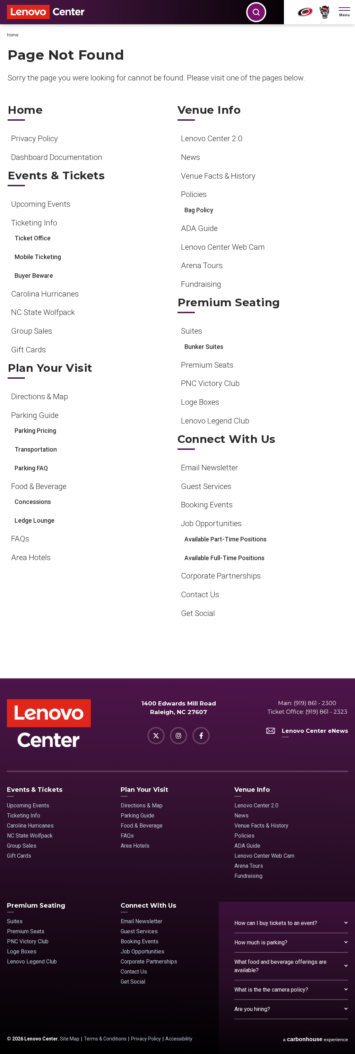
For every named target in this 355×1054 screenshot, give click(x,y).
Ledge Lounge (34, 520)
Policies (194, 194)
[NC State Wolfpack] (324, 12)
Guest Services (206, 486)
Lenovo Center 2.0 (211, 138)
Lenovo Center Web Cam (223, 246)
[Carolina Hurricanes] (305, 12)
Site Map (69, 1039)
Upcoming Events (40, 203)
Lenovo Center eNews (315, 731)
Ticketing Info (34, 222)
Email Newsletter (209, 467)
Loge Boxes (200, 401)
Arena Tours (202, 265)
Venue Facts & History (218, 175)
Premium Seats (207, 364)
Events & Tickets (56, 175)
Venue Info (209, 110)
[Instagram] (178, 735)
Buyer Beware (34, 275)
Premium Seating (229, 302)
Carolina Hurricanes (45, 293)
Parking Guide (35, 415)
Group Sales (31, 330)
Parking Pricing (35, 430)
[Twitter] (156, 735)
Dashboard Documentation (56, 157)
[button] (344, 12)
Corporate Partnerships (221, 575)
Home (12, 35)
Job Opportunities (211, 523)
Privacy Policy (34, 138)
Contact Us (200, 594)
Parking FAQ (31, 468)
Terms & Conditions (105, 1039)
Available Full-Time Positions (224, 558)
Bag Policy (198, 210)
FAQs (20, 538)
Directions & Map (39, 396)
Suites (191, 330)
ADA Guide (199, 228)
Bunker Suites (203, 346)
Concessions (33, 501)
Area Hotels (31, 557)
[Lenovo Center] (46, 12)
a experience (315, 1039)
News (190, 157)
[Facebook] (201, 735)
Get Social (198, 613)
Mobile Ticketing (38, 257)
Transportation (36, 449)
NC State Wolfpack (43, 312)
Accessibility (178, 1039)
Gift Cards (28, 349)
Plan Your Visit (50, 368)
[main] (177, 351)
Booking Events (207, 504)
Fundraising (201, 284)
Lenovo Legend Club (215, 420)
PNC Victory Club (210, 383)
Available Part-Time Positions (225, 539)
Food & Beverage (39, 486)
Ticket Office (33, 238)
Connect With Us (227, 439)
